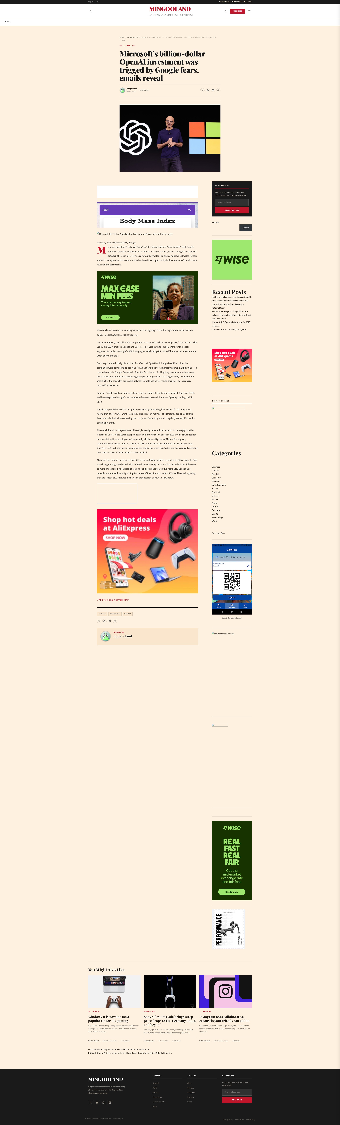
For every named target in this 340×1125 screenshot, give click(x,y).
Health (215, 499)
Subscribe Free (232, 210)
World (214, 521)
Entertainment (219, 485)
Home (7, 22)
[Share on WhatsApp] (218, 90)
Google (102, 614)
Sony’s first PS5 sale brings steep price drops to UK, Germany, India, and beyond (170, 1021)
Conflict (215, 474)
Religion (216, 510)
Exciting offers (218, 533)
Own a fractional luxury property (113, 600)
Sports (215, 513)
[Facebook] (97, 1102)
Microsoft (115, 614)
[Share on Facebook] (208, 90)
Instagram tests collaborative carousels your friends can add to (224, 1019)
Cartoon (216, 470)
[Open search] (90, 11)
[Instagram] (103, 1102)
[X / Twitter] (90, 1102)
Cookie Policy (250, 1120)
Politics (215, 506)
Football (216, 492)
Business (216, 466)
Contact (190, 1088)
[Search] (225, 11)
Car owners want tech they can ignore (229, 329)
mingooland (132, 88)
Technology (132, 38)
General (215, 495)
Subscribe (237, 11)
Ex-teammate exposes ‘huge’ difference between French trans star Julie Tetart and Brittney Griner (231, 315)
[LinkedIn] (109, 1102)
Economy (216, 477)
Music (214, 503)
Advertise (191, 1092)
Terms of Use (239, 1120)
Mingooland (170, 9)
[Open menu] (249, 11)
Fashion (215, 488)
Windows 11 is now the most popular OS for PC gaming (108, 1019)
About (189, 1083)
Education (216, 481)
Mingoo (120, 1119)
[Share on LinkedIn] (213, 90)
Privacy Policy (227, 1120)
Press (189, 1102)
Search (215, 222)
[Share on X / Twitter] (202, 90)
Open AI (127, 614)
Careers (190, 1097)
